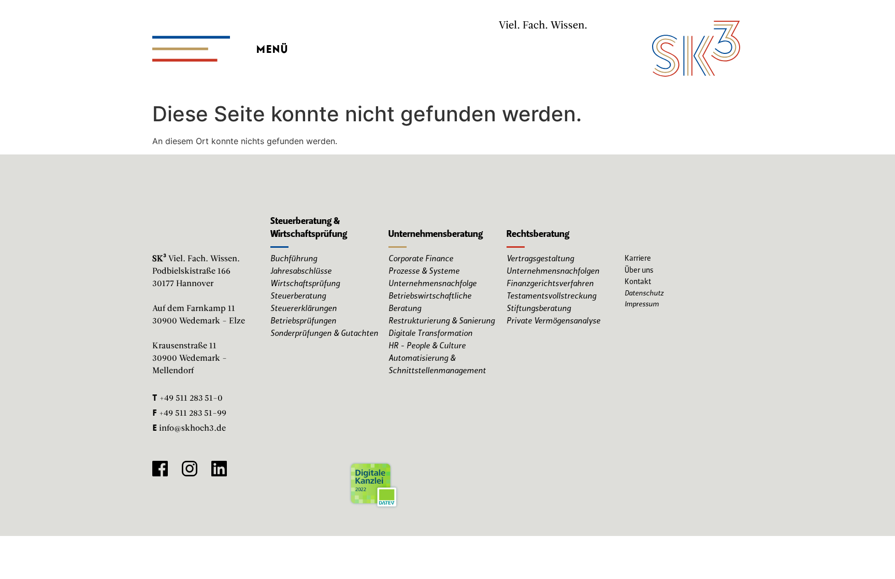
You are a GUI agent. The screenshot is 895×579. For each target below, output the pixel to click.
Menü (272, 46)
